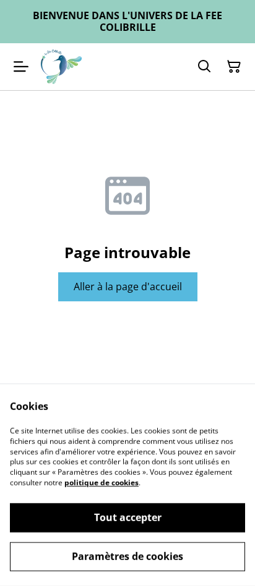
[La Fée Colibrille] (61, 66)
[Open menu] (21, 66)
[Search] (204, 66)
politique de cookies (101, 482)
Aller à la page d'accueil (128, 286)
